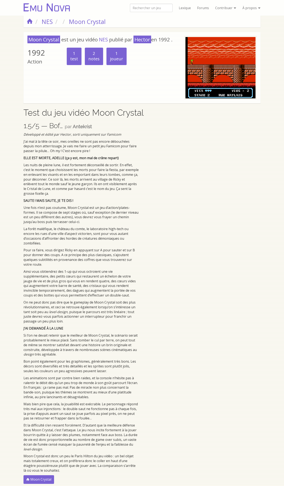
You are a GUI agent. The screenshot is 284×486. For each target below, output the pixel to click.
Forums (203, 8)
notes (94, 56)
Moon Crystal (40, 479)
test (74, 56)
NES (103, 39)
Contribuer (224, 8)
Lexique (185, 8)
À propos (250, 8)
